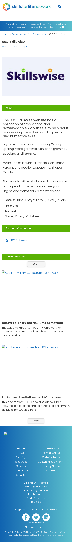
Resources (18, 34)
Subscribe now (55, 27)
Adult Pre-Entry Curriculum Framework (32, 323)
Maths (6, 46)
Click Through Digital (42, 535)
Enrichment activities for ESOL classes (31, 397)
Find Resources (36, 34)
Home (5, 34)
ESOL (15, 46)
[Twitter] (36, 517)
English (24, 46)
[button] (60, 7)
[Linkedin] (46, 517)
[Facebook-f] (26, 517)
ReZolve (60, 535)
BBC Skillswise (19, 240)
